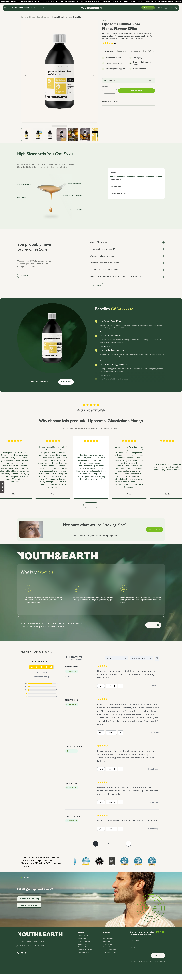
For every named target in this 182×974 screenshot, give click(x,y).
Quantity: (105, 87)
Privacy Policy (108, 944)
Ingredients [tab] (135, 51)
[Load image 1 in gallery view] (26, 134)
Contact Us (82, 947)
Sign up (158, 955)
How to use (115, 187)
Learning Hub (83, 944)
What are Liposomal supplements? (105, 263)
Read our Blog (66, 382)
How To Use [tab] (148, 51)
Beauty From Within (44, 17)
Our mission (152, 625)
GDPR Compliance (109, 950)
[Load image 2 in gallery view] (38, 134)
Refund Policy (107, 941)
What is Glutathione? (99, 242)
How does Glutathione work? (102, 249)
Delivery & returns (110, 102)
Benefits (114, 173)
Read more (104, 332)
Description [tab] (122, 51)
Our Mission (82, 938)
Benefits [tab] (109, 51)
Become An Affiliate (85, 950)
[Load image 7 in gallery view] (97, 134)
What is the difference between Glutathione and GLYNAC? (115, 277)
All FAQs (23, 275)
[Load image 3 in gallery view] (50, 134)
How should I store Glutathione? (104, 270)
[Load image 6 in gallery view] (85, 134)
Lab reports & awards (121, 194)
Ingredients (115, 180)
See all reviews (91, 505)
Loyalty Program (84, 941)
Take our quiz (148, 7)
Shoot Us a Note (29, 905)
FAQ (104, 936)
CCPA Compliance (109, 952)
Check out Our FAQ (29, 899)
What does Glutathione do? (102, 256)
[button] (7, 7)
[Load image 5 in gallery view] (73, 134)
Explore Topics (83, 952)
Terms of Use (107, 947)
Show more (97, 285)
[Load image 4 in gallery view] (61, 134)
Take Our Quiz (83, 936)
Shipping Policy (108, 938)
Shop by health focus (28, 17)
